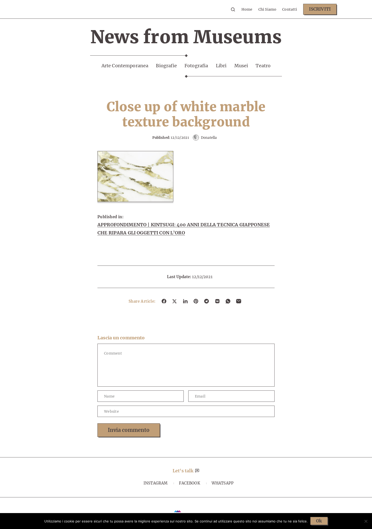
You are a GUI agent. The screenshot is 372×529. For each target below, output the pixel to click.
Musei (241, 66)
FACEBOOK (189, 483)
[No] (365, 521)
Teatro (263, 66)
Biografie (166, 66)
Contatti (289, 9)
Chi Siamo (267, 9)
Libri (221, 66)
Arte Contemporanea (125, 66)
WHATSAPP (223, 483)
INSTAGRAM (155, 483)
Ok (319, 521)
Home (247, 9)
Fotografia (196, 66)
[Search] (233, 9)
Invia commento (129, 430)
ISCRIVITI (320, 9)
